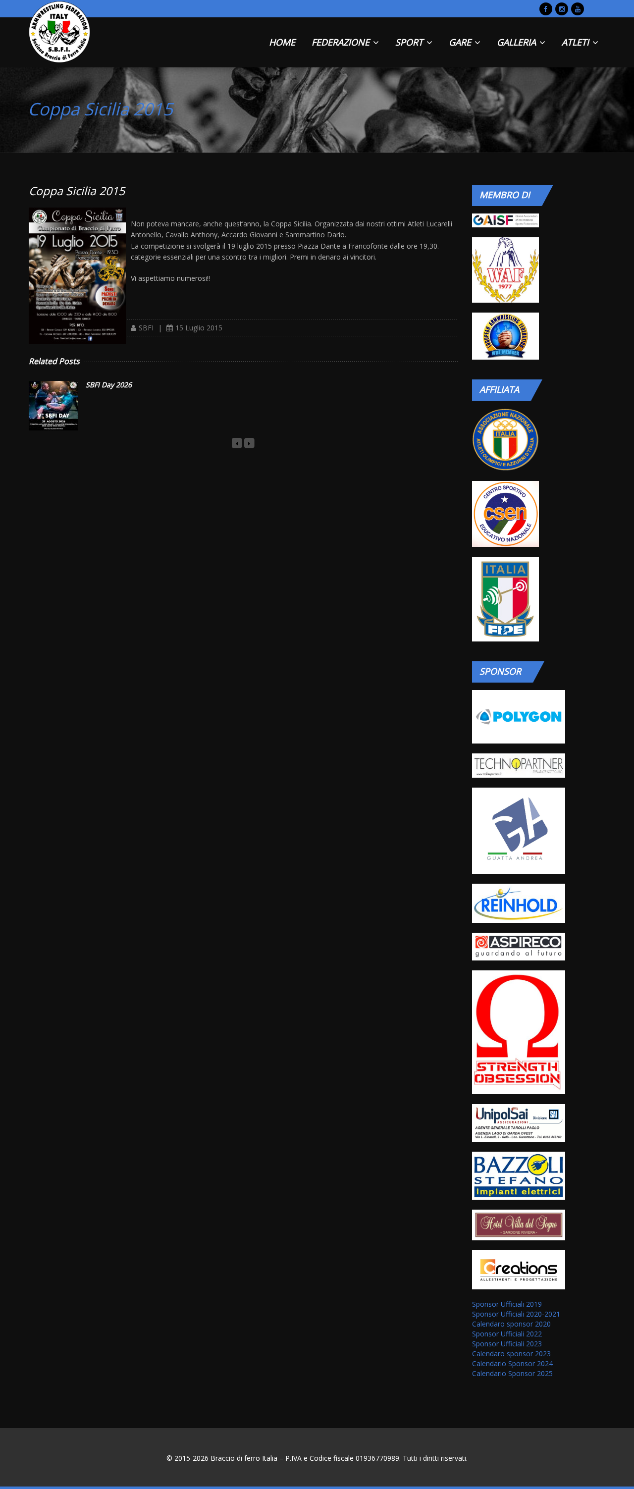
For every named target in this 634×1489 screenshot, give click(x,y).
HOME (282, 42)
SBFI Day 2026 (109, 384)
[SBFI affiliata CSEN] (505, 514)
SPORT (410, 42)
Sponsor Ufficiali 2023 (507, 1343)
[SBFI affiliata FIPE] (505, 599)
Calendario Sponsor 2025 (512, 1373)
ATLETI (576, 42)
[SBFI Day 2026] (53, 405)
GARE (461, 42)
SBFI (146, 327)
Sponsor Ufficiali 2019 (507, 1304)
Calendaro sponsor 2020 (511, 1324)
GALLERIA (517, 42)
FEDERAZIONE (342, 42)
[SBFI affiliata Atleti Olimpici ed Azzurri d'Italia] (505, 440)
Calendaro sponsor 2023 (511, 1353)
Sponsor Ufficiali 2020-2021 (516, 1314)
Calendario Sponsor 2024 (512, 1363)
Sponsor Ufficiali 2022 (507, 1333)
